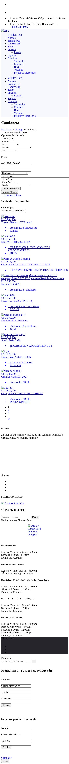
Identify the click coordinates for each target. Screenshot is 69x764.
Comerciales (14, 43)
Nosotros (12, 58)
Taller (10, 46)
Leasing (18, 52)
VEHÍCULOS (15, 35)
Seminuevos (14, 40)
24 (9, 419)
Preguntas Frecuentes (25, 72)
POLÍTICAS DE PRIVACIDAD (19, 469)
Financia (12, 49)
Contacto (18, 64)
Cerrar (5, 761)
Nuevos (12, 37)
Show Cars (10, 192)
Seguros (12, 55)
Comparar (6, 757)
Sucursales (19, 61)
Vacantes (18, 69)
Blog (16, 66)
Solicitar (6, 705)
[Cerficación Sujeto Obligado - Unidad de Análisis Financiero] (34, 532)
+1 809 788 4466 (19, 26)
